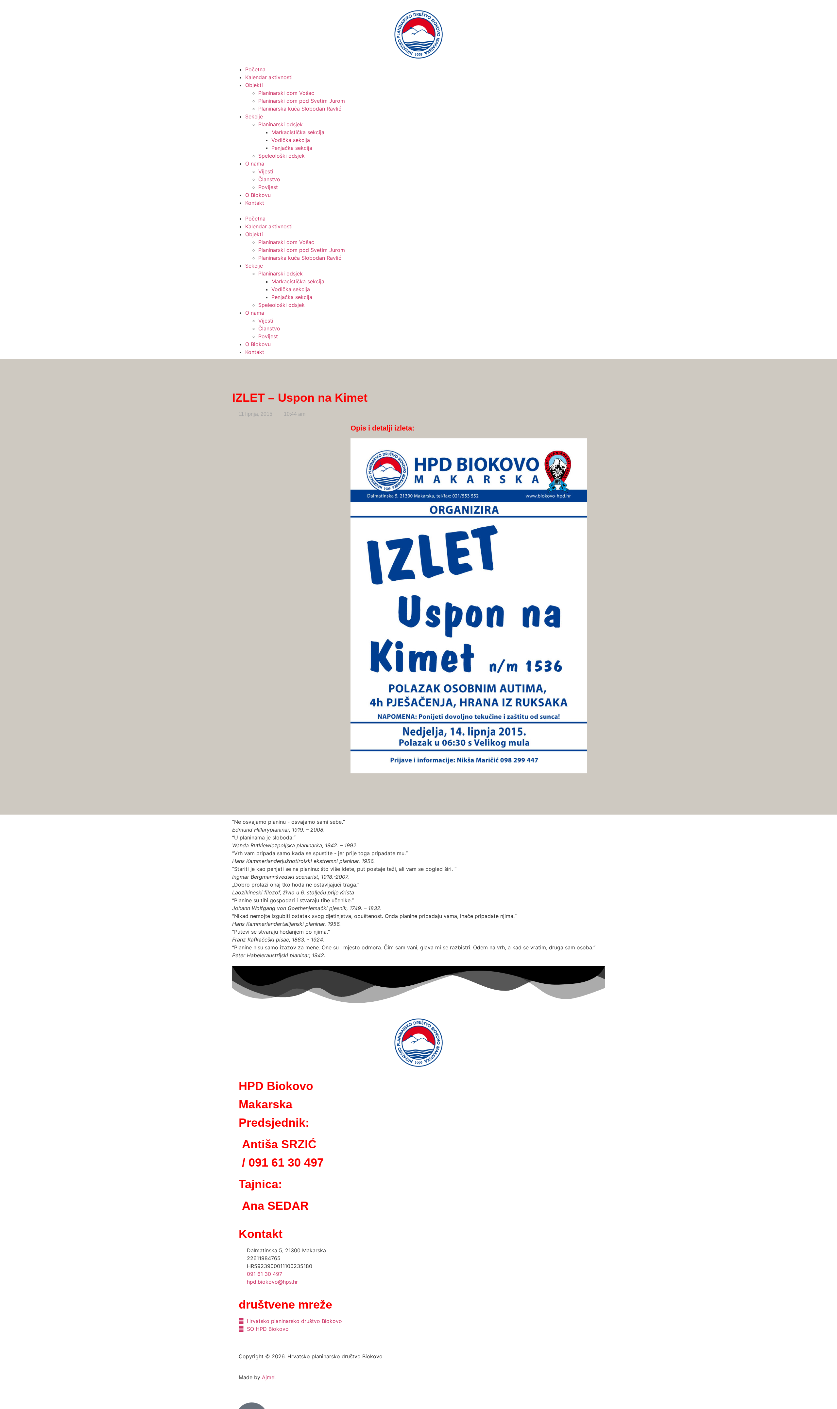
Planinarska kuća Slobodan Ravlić (299, 108)
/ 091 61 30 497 (283, 1162)
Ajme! (269, 1377)
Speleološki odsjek (281, 155)
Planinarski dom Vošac (286, 93)
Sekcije (254, 116)
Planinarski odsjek (280, 124)
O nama (254, 163)
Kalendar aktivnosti (269, 77)
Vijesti (265, 171)
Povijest (268, 187)
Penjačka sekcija (291, 148)
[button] (418, 211)
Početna (255, 69)
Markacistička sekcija (297, 132)
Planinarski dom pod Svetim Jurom (301, 100)
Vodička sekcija (290, 140)
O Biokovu (258, 195)
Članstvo (269, 179)
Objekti (254, 85)
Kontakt (254, 203)
